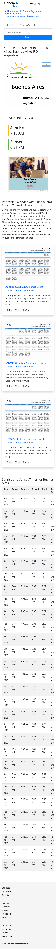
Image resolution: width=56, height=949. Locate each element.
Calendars (6, 906)
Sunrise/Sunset (27, 25)
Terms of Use (7, 936)
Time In (10, 25)
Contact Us (6, 929)
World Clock (37, 4)
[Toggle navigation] (48, 4)
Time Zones (6, 917)
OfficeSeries (6, 891)
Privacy (5, 933)
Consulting (6, 895)
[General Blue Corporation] (12, 4)
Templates (6, 910)
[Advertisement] (28, 208)
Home (10, 11)
